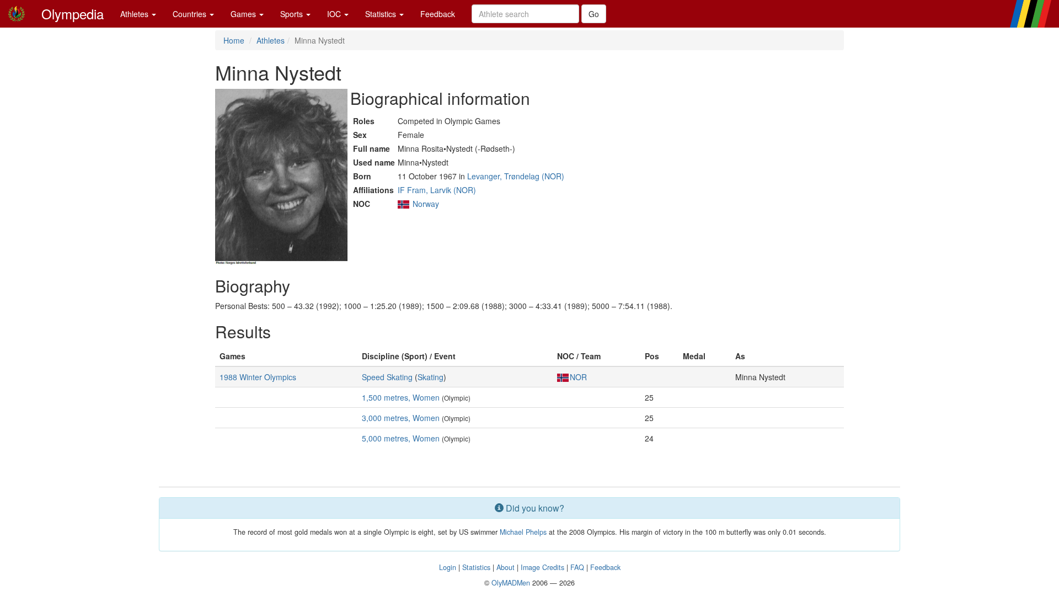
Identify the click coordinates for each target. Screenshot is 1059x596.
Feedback (437, 13)
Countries (190, 13)
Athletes (135, 13)
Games (244, 13)
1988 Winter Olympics (258, 376)
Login (447, 567)
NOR (578, 376)
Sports (292, 13)
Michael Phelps (523, 532)
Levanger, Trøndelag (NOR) (515, 176)
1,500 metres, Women (401, 397)
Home (233, 40)
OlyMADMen (510, 583)
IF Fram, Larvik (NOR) (437, 189)
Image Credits (542, 567)
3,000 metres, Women (401, 417)
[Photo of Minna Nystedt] (281, 177)
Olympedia (72, 13)
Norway (426, 203)
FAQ (577, 567)
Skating (430, 376)
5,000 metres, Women (401, 438)
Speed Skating (387, 376)
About (505, 567)
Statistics (381, 13)
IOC (335, 13)
